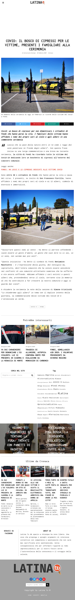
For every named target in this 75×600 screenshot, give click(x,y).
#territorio (64, 414)
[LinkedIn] (40, 579)
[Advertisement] (37, 20)
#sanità (50, 411)
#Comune (58, 378)
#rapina (60, 404)
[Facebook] (31, 579)
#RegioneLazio (43, 408)
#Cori (50, 382)
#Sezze (40, 414)
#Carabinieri (66, 375)
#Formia (61, 386)
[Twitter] (34, 579)
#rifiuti (52, 408)
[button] (32, 375)
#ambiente (41, 375)
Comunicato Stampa (30, 53)
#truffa (40, 418)
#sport (45, 414)
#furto (50, 389)
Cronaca (50, 53)
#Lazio (45, 398)
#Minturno (40, 401)
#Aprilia (49, 375)
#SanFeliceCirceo (42, 411)
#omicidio (47, 401)
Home (30, 595)
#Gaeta (56, 389)
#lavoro (40, 397)
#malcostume (54, 398)
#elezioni (46, 386)
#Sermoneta (63, 411)
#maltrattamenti (64, 397)
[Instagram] (37, 579)
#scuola (56, 411)
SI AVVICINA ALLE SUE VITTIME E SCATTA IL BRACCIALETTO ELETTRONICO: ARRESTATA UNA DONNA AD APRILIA (37, 490)
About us (44, 595)
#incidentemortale (51, 393)
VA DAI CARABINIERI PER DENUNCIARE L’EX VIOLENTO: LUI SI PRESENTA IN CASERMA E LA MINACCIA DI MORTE (12, 355)
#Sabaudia (60, 408)
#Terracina (54, 414)
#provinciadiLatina (47, 404)
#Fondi (42, 306)
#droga (40, 386)
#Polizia (53, 401)
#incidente (41, 393)
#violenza (45, 418)
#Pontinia (59, 401)
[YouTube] (43, 579)
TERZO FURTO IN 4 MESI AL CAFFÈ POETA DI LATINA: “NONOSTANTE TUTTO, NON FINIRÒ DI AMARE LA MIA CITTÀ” (52, 490)
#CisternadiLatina (46, 379)
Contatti (36, 595)
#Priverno (65, 401)
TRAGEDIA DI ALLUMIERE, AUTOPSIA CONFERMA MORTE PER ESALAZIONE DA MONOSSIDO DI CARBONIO (37, 355)
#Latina (63, 393)
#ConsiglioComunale (43, 382)
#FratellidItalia (42, 389)
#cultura (66, 382)
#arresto (57, 375)
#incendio (62, 389)
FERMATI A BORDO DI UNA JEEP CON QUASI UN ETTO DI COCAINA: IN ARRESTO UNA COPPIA (23, 487)
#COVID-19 (34, 306)
